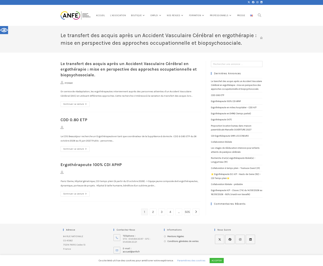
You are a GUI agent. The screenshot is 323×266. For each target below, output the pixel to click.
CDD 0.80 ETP (74, 119)
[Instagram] (240, 239)
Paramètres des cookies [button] (191, 260)
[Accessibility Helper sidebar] (4, 30)
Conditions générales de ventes (183, 241)
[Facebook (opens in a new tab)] (253, 2)
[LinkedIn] (250, 239)
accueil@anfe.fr (131, 251)
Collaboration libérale (221, 142)
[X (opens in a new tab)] (249, 2)
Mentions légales (175, 236)
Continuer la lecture (76, 103)
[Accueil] (261, 38)
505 (187, 212)
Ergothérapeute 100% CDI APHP (91, 164)
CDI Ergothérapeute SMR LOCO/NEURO (230, 136)
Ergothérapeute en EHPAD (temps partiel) (231, 113)
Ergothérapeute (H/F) (221, 119)
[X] (219, 239)
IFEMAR (68, 83)
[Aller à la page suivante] (196, 212)
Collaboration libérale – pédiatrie (227, 184)
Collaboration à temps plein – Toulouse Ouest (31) (235, 168)
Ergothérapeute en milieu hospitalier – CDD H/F (234, 107)
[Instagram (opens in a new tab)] (257, 2)
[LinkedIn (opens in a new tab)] (260, 2)
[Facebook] (230, 239)
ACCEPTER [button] (217, 260)
